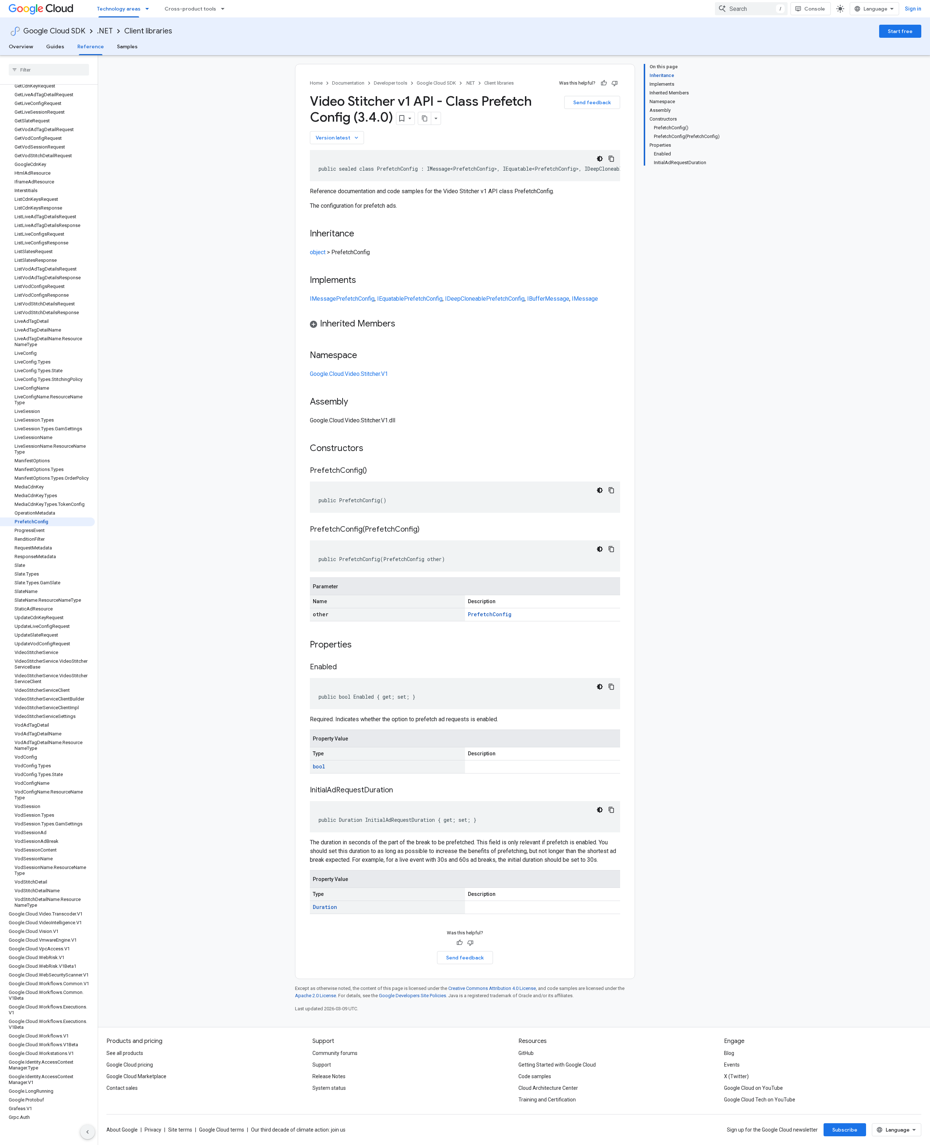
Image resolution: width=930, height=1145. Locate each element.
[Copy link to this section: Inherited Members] (402, 324)
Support (321, 1065)
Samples (127, 46)
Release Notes (328, 1076)
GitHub (526, 1053)
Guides (55, 46)
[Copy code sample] (611, 159)
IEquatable (390, 298)
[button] (465, 325)
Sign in (913, 9)
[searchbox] (49, 70)
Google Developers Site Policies (412, 995)
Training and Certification (547, 1100)
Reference (90, 46)
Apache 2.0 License (315, 995)
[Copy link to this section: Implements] (363, 280)
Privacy (153, 1130)
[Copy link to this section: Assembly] (355, 402)
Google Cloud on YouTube (753, 1088)
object (318, 252)
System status (329, 1088)
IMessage (323, 298)
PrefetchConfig (355, 298)
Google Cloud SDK (54, 31)
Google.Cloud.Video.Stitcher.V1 (349, 373)
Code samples (534, 1076)
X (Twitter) (736, 1076)
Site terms (180, 1130)
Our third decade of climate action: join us (298, 1130)
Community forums (334, 1053)
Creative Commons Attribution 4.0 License (492, 988)
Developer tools (390, 83)
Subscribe (844, 1129)
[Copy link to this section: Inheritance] (361, 234)
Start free (900, 31)
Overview (21, 46)
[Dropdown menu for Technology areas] (149, 8)
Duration (325, 907)
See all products (124, 1053)
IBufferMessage (548, 298)
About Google (122, 1130)
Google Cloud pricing (129, 1065)
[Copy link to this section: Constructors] (372, 448)
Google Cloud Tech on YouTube (759, 1100)
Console (814, 8)
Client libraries (148, 31)
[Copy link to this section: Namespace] (364, 356)
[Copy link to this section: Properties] (361, 645)
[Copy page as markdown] (424, 118)
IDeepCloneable (465, 298)
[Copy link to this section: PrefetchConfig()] (374, 471)
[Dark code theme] (600, 159)
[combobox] (751, 8)
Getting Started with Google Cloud (557, 1065)
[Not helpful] (614, 83)
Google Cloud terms (221, 1130)
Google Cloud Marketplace (136, 1076)
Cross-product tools (190, 8)
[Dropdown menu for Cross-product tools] (225, 8)
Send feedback (592, 102)
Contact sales (122, 1088)
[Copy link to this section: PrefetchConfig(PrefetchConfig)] (427, 529)
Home (316, 83)
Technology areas (119, 8)
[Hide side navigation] (87, 1132)
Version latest (338, 137)
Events (732, 1065)
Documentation (348, 83)
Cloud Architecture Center (548, 1088)
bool (319, 766)
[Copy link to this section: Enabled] (344, 667)
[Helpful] (603, 83)
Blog (729, 1053)
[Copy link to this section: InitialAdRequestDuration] (400, 790)
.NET (105, 31)
